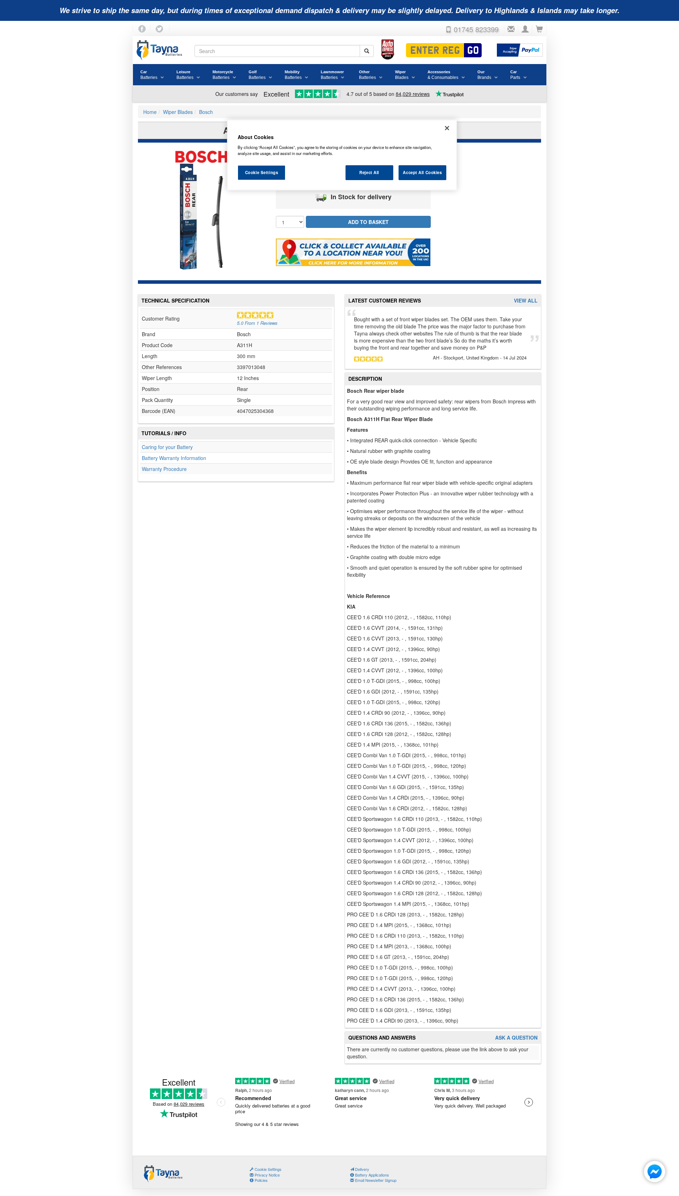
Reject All (369, 172)
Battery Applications (371, 1175)
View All (526, 300)
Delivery (361, 1169)
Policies (261, 1180)
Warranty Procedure (164, 468)
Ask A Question (516, 1037)
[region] (342, 155)
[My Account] (525, 29)
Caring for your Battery (167, 446)
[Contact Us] (511, 29)
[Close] (447, 128)
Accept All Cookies (422, 172)
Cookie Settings (261, 172)
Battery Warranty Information (174, 457)
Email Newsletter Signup (375, 1180)
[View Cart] (539, 29)
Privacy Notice (267, 1175)
